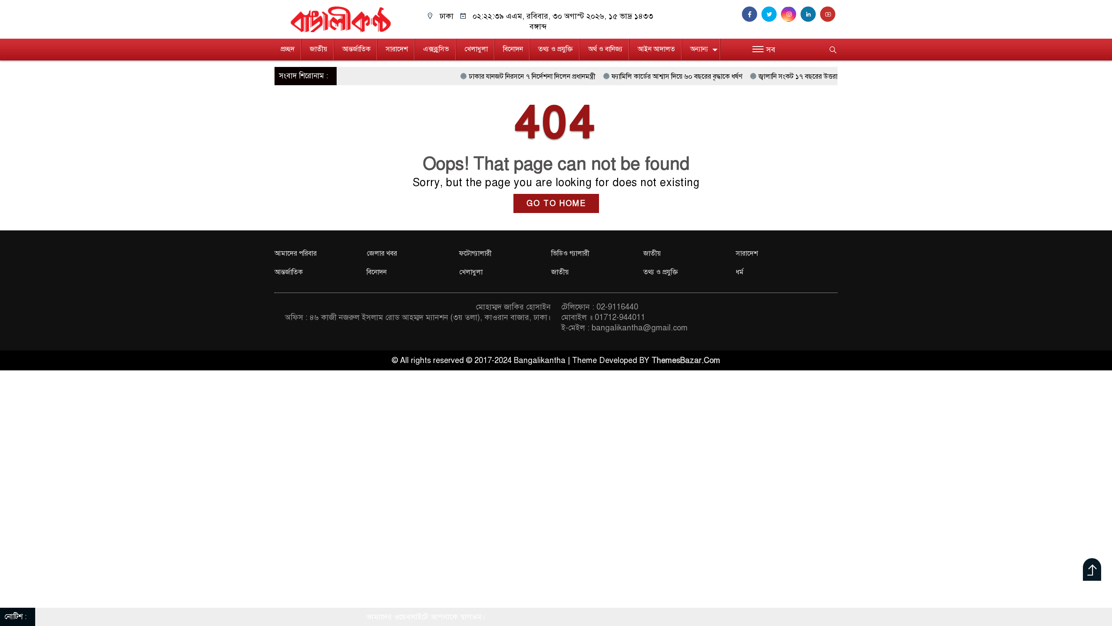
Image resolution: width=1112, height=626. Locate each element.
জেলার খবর (382, 253)
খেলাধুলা (476, 49)
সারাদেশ (397, 49)
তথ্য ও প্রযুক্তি (555, 49)
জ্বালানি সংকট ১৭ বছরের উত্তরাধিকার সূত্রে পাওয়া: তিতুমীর (796, 76)
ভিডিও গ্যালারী (570, 253)
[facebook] (751, 14)
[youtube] (828, 14)
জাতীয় (318, 49)
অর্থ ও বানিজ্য (605, 49)
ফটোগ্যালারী (475, 253)
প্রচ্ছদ (288, 49)
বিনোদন (513, 49)
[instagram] (791, 14)
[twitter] (771, 14)
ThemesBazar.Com (686, 360)
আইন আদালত (656, 49)
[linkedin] (810, 14)
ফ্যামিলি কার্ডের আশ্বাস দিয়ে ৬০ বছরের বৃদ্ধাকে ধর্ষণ (640, 76)
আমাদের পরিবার (296, 253)
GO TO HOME (556, 203)
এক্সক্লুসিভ (436, 49)
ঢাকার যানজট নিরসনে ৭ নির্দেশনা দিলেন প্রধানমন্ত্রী (495, 76)
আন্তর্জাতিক (356, 49)
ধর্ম (740, 272)
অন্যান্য (699, 49)
